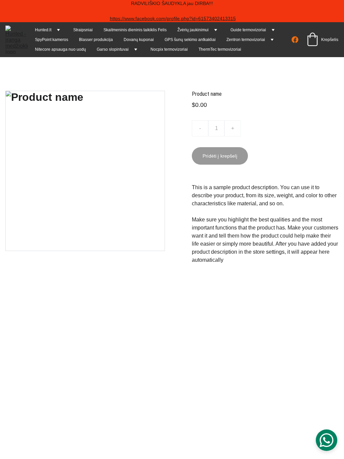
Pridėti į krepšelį (220, 156)
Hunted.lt (43, 30)
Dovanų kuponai (139, 40)
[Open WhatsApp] (326, 440)
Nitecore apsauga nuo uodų (60, 49)
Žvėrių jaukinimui (193, 30)
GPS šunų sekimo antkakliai (190, 40)
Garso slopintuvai (113, 49)
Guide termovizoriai (248, 30)
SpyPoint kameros (51, 40)
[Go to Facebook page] (295, 39)
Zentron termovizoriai (245, 40)
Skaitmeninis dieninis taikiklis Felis (135, 30)
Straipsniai (83, 30)
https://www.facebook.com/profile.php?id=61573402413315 (173, 18)
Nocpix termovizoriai (169, 49)
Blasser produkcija (96, 40)
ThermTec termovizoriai (220, 49)
